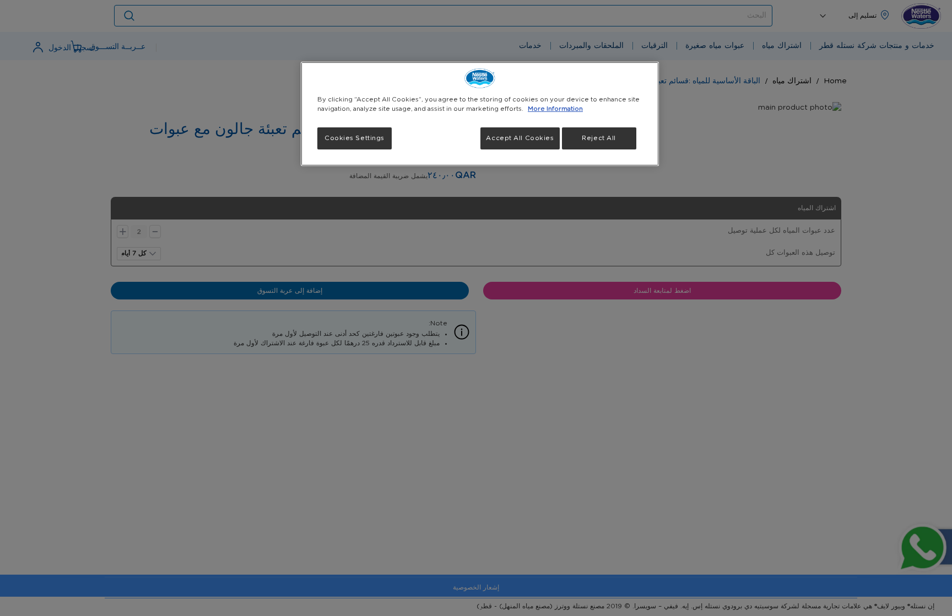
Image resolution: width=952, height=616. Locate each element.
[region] (480, 114)
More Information (555, 109)
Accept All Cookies (520, 138)
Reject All (599, 138)
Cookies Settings (354, 138)
